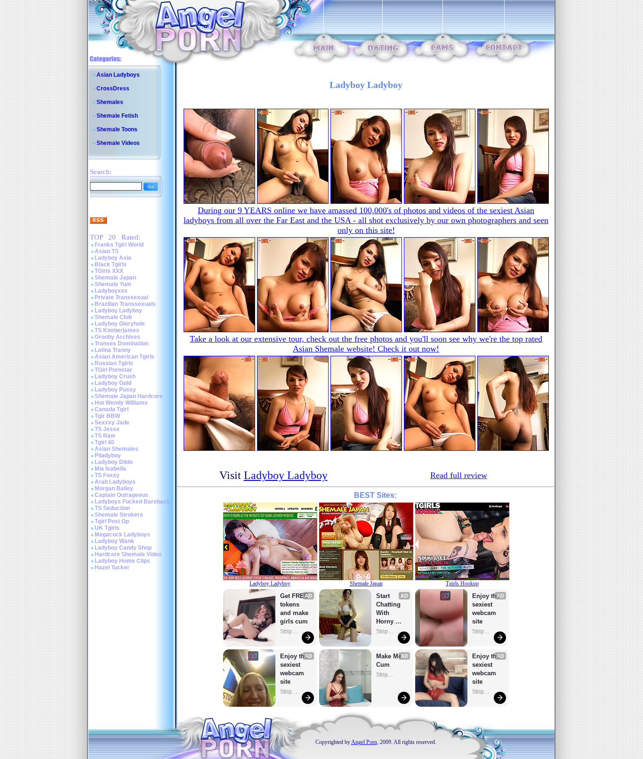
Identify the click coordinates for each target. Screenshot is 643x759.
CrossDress (112, 88)
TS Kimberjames (117, 330)
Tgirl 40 (104, 442)
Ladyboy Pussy (115, 389)
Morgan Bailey (114, 488)
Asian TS (107, 251)
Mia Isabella (110, 468)
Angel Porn (364, 742)
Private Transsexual (121, 297)
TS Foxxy (107, 475)
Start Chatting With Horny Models (389, 609)
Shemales (109, 102)
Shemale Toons (116, 129)
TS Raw (105, 435)
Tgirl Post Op (112, 521)
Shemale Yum (113, 284)
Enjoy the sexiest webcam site (294, 669)
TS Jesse (107, 429)
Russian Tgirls (114, 363)
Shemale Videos (118, 143)
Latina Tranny (113, 350)
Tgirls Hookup (462, 583)
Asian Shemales (116, 449)
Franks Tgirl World (119, 244)
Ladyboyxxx (111, 291)
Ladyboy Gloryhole (120, 323)
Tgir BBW (107, 416)
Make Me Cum (389, 660)
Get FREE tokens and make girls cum (294, 608)
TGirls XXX (109, 271)
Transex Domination (121, 343)
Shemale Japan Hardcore (129, 396)
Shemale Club (113, 317)
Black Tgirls (111, 264)
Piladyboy (108, 455)
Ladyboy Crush (115, 376)
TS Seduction (112, 508)
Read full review (458, 475)
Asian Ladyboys (118, 75)
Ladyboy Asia (113, 258)
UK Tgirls (107, 528)
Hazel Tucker (112, 567)
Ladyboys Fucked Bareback (132, 501)
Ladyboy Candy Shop (123, 547)
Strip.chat (289, 631)
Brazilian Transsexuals (125, 304)
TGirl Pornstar (113, 370)
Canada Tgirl (112, 409)
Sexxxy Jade (112, 422)
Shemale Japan (115, 277)
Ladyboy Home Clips (122, 561)
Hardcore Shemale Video (128, 554)
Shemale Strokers (119, 514)
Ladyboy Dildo (114, 462)
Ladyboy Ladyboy (118, 310)
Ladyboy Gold (113, 383)
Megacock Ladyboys (122, 534)
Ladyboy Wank (114, 541)
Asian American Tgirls (124, 356)
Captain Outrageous (121, 495)
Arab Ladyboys (115, 482)
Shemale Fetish (117, 115)
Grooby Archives (117, 337)
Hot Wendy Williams (121, 402)
